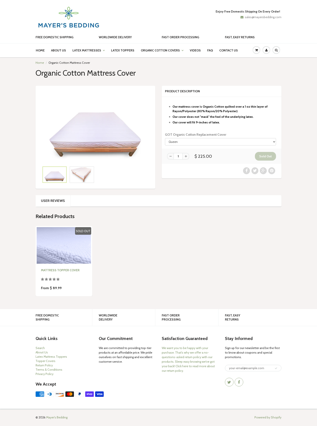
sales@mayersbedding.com (263, 17)
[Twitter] (229, 382)
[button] (50, 279)
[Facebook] (239, 382)
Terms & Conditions (49, 370)
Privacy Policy (44, 374)
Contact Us (228, 50)
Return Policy (44, 365)
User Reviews (53, 201)
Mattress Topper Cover (60, 270)
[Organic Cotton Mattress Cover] (95, 127)
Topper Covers (45, 361)
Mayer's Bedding (56, 417)
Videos (195, 50)
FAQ (210, 50)
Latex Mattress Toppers (51, 357)
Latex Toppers (122, 50)
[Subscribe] (276, 368)
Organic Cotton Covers (160, 50)
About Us (58, 50)
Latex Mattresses (86, 50)
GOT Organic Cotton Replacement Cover (195, 134)
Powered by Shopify (267, 417)
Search (40, 348)
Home (40, 50)
